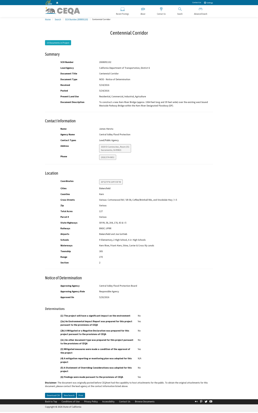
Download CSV (53, 395)
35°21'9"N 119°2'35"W (111, 182)
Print (80, 395)
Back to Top (51, 401)
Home (48, 19)
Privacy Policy (91, 401)
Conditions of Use (71, 401)
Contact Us (196, 2)
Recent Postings (122, 14)
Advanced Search (200, 14)
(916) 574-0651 (107, 157)
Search (179, 14)
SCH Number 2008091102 (76, 19)
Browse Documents (145, 401)
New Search (69, 395)
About (143, 14)
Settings (209, 3)
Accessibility (108, 401)
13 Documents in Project (58, 42)
